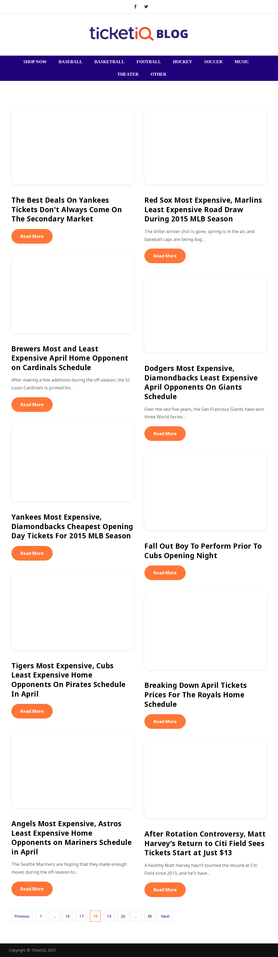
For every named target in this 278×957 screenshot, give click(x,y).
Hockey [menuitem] (182, 61)
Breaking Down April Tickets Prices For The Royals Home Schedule (195, 694)
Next (165, 916)
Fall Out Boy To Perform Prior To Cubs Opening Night (203, 550)
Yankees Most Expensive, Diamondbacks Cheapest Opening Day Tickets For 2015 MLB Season (72, 526)
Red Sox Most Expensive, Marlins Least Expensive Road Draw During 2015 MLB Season (203, 209)
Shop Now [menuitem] (35, 61)
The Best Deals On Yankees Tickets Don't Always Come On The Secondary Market (66, 209)
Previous (22, 916)
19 (109, 916)
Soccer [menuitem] (213, 61)
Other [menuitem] (158, 74)
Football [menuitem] (149, 61)
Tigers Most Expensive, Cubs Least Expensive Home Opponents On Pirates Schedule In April (68, 680)
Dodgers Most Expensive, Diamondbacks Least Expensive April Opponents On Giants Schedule (201, 382)
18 (95, 916)
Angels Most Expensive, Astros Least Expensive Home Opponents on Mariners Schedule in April (71, 838)
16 (67, 916)
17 (81, 916)
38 (149, 916)
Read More (32, 236)
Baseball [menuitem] (71, 61)
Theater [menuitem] (128, 74)
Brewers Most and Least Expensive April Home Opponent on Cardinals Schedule (69, 358)
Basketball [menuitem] (109, 61)
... (55, 916)
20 (123, 916)
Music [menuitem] (242, 61)
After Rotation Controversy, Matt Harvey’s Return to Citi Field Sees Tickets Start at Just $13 (205, 843)
